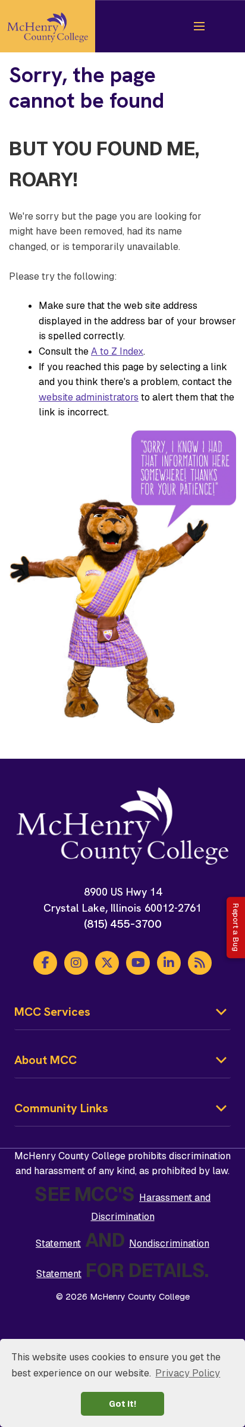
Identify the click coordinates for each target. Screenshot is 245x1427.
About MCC (45, 1060)
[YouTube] (138, 963)
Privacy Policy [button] (187, 1373)
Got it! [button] (122, 1403)
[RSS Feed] (200, 963)
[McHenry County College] (47, 26)
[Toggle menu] (199, 26)
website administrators (89, 397)
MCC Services (52, 1011)
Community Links (61, 1108)
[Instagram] (76, 963)
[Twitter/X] (107, 963)
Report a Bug (236, 927)
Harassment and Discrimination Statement (123, 1220)
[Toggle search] (223, 26)
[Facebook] (45, 963)
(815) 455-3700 (123, 924)
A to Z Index (117, 351)
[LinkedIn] (169, 963)
